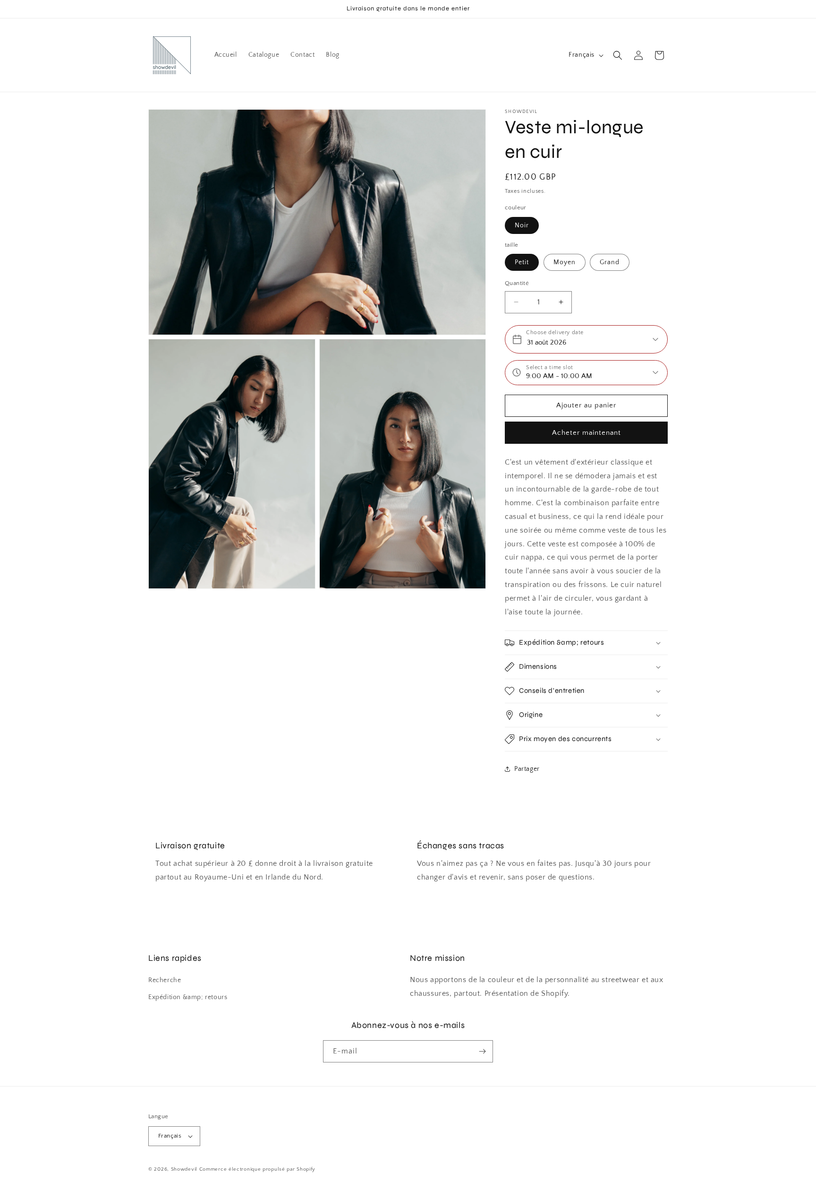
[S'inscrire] (482, 1051)
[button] (617, 55)
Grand (610, 262)
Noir (522, 225)
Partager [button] (527, 769)
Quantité (517, 283)
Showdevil (184, 1169)
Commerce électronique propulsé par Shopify (257, 1169)
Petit (522, 262)
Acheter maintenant (586, 433)
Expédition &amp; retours (187, 997)
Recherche (164, 980)
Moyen (564, 262)
